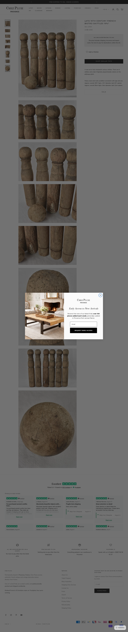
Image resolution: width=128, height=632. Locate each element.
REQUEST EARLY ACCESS (83, 330)
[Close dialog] (100, 295)
